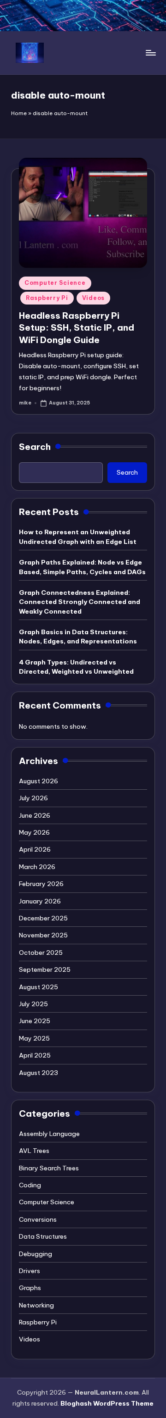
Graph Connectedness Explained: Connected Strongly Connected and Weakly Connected (79, 601)
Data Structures (43, 1236)
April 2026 (35, 849)
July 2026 (33, 798)
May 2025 (34, 1038)
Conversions (38, 1219)
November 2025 (43, 935)
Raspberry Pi (47, 297)
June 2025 (34, 1021)
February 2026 (41, 884)
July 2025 (33, 1004)
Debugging (35, 1254)
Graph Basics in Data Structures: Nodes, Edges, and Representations (78, 636)
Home (19, 113)
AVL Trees (34, 1151)
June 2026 (34, 815)
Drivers (29, 1271)
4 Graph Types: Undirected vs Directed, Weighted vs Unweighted (76, 667)
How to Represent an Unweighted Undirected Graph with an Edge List (77, 536)
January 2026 (40, 901)
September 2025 (45, 969)
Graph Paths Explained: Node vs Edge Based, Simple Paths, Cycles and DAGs (82, 567)
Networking (36, 1305)
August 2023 (38, 1073)
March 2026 (37, 867)
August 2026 (38, 781)
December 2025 (43, 918)
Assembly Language (49, 1134)
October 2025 (41, 952)
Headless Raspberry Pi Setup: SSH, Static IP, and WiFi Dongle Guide (76, 328)
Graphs (30, 1288)
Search (35, 446)
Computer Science (55, 282)
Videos (93, 297)
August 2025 (38, 987)
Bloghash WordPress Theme (107, 1403)
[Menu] (150, 52)
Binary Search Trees (49, 1168)
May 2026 (34, 832)
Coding (30, 1185)
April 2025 (35, 1055)
